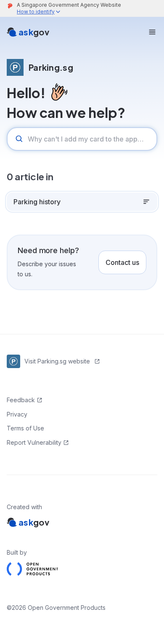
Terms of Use (25, 428)
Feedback (21, 399)
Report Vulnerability (34, 442)
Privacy (17, 414)
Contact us (122, 262)
